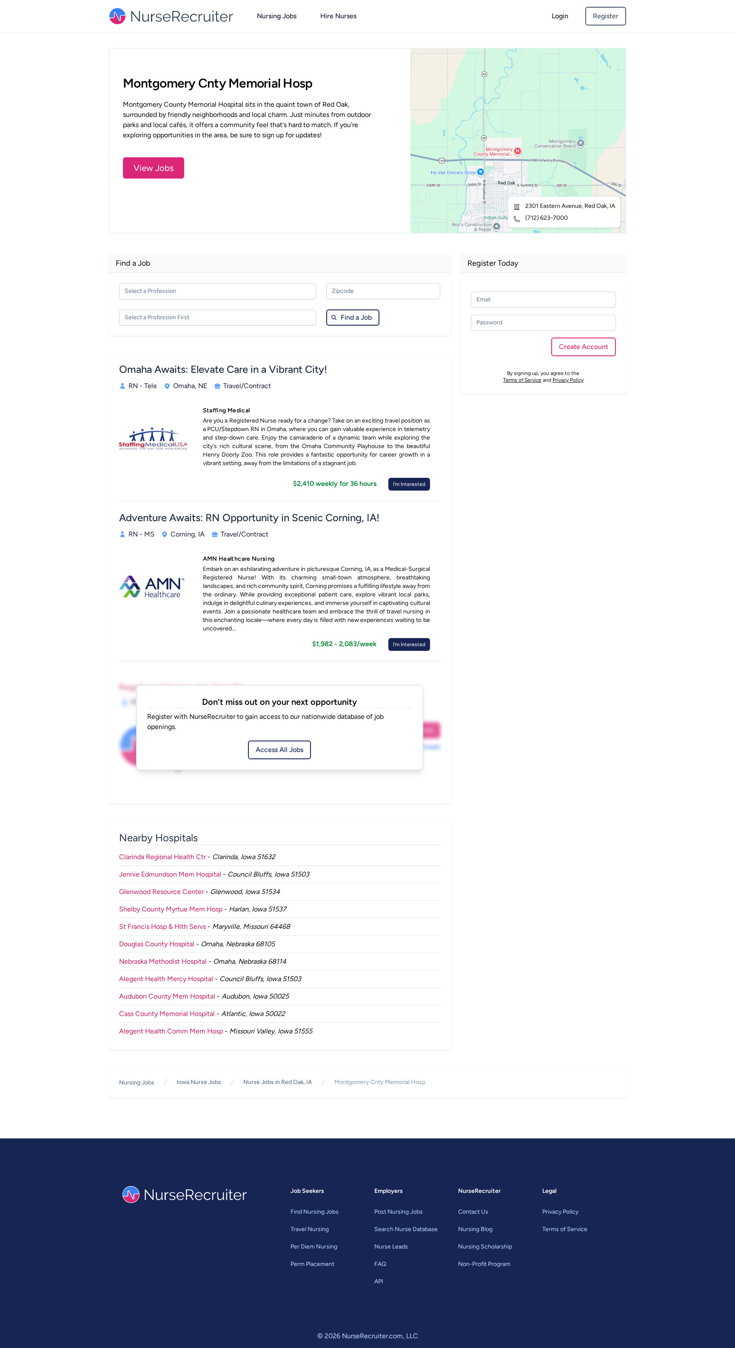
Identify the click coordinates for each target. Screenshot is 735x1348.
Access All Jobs (279, 750)
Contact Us (473, 1211)
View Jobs (154, 168)
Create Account (583, 347)
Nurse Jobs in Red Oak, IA (277, 1082)
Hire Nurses (338, 16)
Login (560, 16)
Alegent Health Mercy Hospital (166, 979)
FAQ (380, 1264)
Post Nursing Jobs (398, 1211)
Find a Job (356, 317)
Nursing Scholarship (485, 1246)
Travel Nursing (310, 1229)
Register (605, 16)
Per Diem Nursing (314, 1246)
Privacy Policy (568, 380)
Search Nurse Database (406, 1229)
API (378, 1281)
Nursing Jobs (276, 16)
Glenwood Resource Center (161, 892)
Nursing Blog (475, 1229)
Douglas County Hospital (156, 944)
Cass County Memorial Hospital (167, 1014)
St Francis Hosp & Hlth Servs (162, 926)
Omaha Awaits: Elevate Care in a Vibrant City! (223, 369)
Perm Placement (312, 1264)
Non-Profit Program (484, 1264)
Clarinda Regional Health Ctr (162, 857)
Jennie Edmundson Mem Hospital (170, 874)
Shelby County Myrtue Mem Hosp (170, 909)
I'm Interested (409, 484)
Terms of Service (522, 380)
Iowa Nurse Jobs (199, 1082)
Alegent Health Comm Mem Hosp (171, 1031)
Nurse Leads (391, 1246)
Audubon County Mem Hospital (167, 996)
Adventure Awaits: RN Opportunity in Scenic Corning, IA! (249, 517)
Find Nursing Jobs (315, 1211)
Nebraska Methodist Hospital (163, 961)
